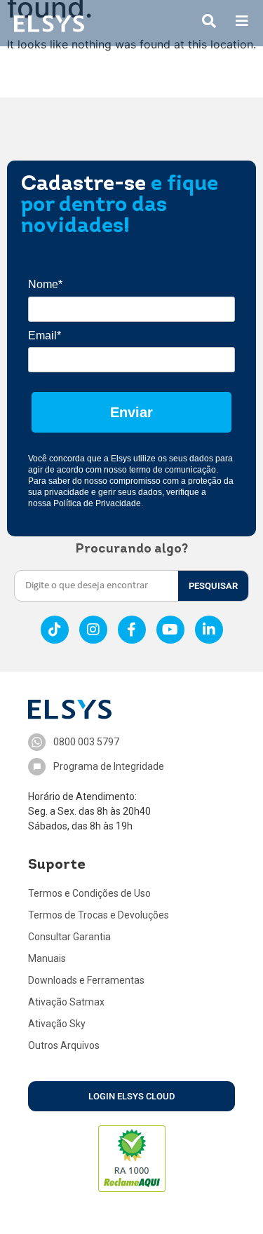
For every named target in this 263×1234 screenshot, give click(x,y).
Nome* (45, 284)
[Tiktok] (55, 630)
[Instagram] (93, 630)
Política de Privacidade (97, 503)
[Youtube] (170, 630)
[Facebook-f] (132, 630)
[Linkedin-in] (209, 630)
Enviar (131, 412)
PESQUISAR (213, 586)
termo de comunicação (172, 470)
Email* (44, 335)
